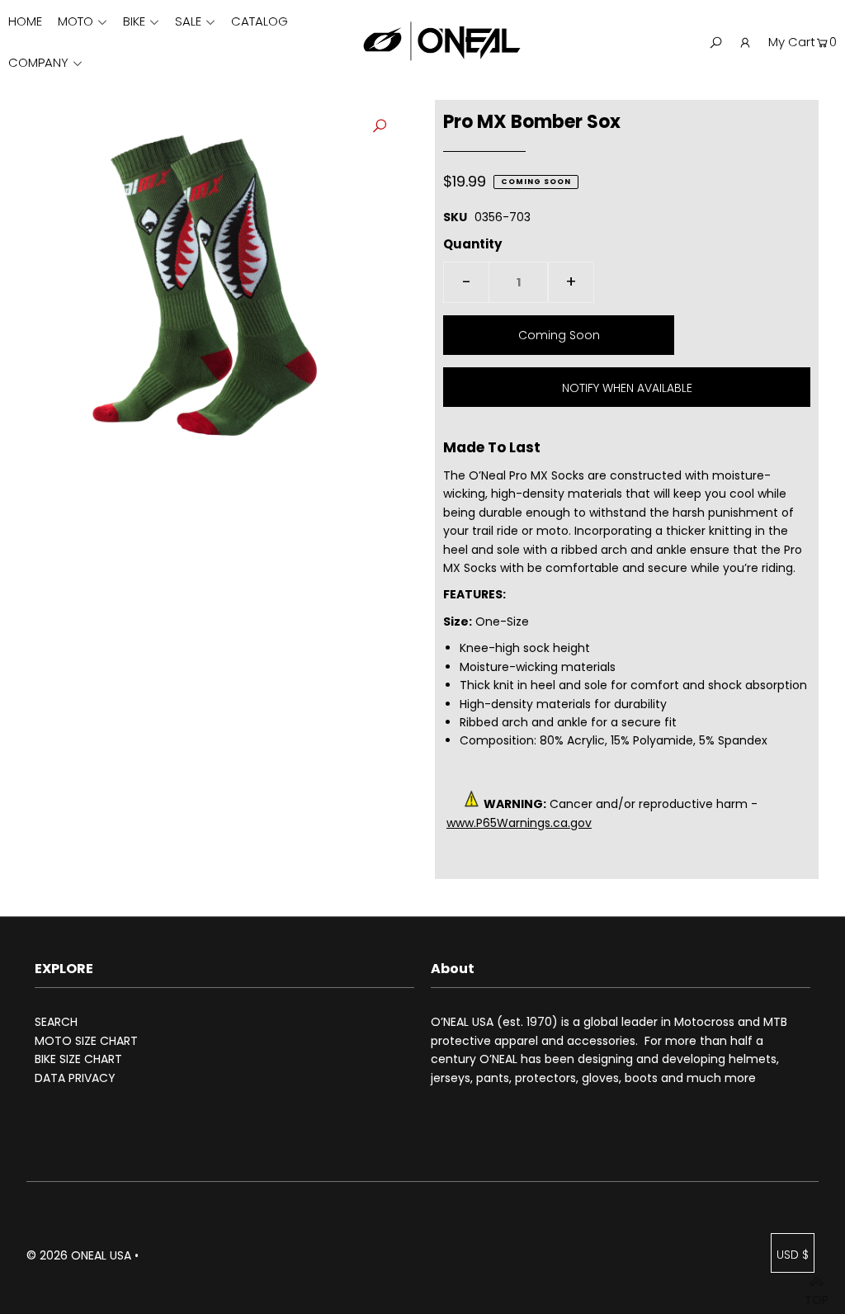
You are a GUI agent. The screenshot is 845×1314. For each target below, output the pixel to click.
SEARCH (56, 1022)
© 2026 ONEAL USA (78, 1255)
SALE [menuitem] (188, 21)
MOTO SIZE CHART (86, 1041)
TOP (816, 1294)
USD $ (793, 1254)
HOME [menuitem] (25, 21)
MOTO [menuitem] (75, 21)
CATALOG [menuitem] (259, 21)
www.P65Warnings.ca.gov (519, 823)
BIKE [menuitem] (134, 21)
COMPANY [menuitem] (38, 62)
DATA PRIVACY (75, 1078)
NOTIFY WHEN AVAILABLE (627, 388)
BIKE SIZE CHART (78, 1059)
